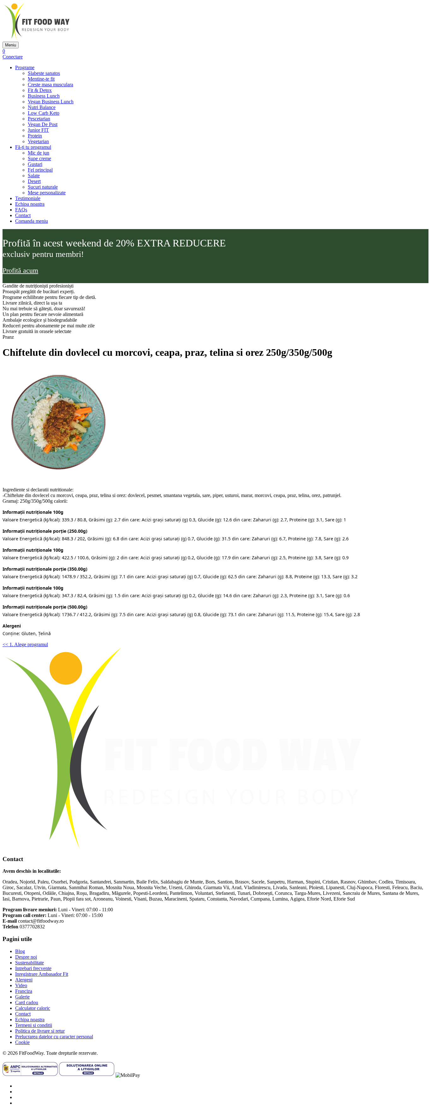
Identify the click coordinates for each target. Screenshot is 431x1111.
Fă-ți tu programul (33, 147)
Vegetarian (38, 141)
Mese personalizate (47, 192)
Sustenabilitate (29, 962)
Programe (24, 67)
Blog (20, 951)
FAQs (21, 209)
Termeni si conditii (33, 1025)
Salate (34, 175)
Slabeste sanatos (44, 73)
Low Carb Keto (43, 113)
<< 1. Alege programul (25, 644)
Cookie (22, 1042)
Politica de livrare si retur (40, 1031)
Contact (23, 215)
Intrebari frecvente (33, 968)
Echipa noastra (29, 204)
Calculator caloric (32, 1008)
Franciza (23, 991)
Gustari (35, 164)
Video (21, 985)
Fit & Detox (40, 90)
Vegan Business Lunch (51, 101)
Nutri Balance (42, 107)
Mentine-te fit (41, 79)
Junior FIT (38, 130)
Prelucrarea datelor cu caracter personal (54, 1036)
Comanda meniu (31, 221)
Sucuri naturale (43, 187)
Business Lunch (44, 96)
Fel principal (40, 170)
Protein (35, 135)
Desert (34, 181)
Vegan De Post (42, 124)
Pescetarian (39, 118)
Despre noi (26, 957)
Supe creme (39, 158)
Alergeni (23, 979)
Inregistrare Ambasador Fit (41, 974)
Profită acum (20, 270)
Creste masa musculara (50, 84)
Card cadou (26, 1002)
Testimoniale (27, 198)
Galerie (22, 996)
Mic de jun (38, 152)
